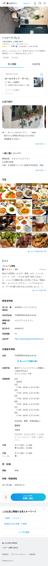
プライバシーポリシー (19, 554)
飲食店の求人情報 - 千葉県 (15, 523)
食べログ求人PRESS (9, 543)
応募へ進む (28, 497)
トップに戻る (24, 532)
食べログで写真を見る (36, 251)
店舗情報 (36, 64)
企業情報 (32, 554)
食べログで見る (38, 290)
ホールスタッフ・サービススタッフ (18, 78)
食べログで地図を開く (29, 361)
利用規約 (5, 554)
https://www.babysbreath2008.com (29, 338)
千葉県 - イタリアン (12, 518)
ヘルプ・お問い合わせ (10, 547)
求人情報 (12, 64)
